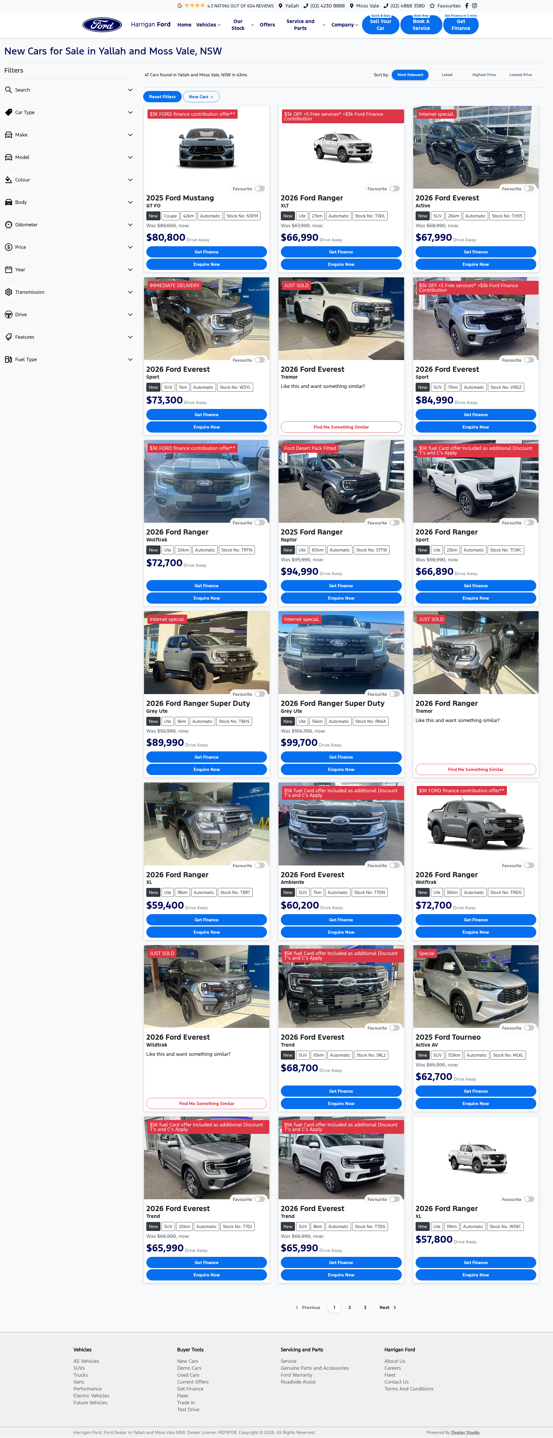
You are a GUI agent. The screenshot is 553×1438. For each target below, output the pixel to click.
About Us (395, 1361)
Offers (267, 25)
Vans (78, 1382)
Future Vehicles (90, 1402)
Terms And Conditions (409, 1389)
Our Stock (238, 24)
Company (343, 25)
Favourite (242, 189)
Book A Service (421, 24)
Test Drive (188, 1409)
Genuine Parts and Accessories (315, 1368)
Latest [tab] (447, 75)
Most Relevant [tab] (410, 75)
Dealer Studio (465, 1432)
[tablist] (465, 74)
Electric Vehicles (91, 1395)
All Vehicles (86, 1361)
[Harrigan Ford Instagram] (476, 5)
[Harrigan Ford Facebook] (468, 5)
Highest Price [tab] (484, 75)
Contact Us (397, 1382)
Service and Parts (301, 24)
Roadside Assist (298, 1382)
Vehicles (206, 25)
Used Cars (188, 1375)
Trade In (186, 1402)
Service (288, 1361)
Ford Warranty (297, 1375)
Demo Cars (189, 1368)
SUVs (79, 1368)
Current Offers (193, 1382)
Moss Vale (367, 6)
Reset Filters (162, 96)
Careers (393, 1368)
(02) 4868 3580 (408, 6)
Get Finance (461, 24)
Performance (87, 1389)
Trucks (80, 1375)
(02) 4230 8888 (327, 6)
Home (184, 25)
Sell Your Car (380, 24)
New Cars (187, 1361)
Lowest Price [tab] (521, 75)
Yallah (292, 6)
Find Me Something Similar (341, 427)
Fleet (182, 1395)
